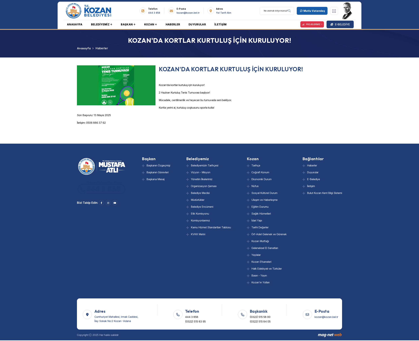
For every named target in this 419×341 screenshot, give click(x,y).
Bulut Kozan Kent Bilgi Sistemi (324, 193)
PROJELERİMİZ (313, 24)
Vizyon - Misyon (200, 172)
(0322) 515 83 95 (195, 321)
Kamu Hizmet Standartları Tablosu (211, 227)
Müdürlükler (197, 199)
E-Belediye (313, 179)
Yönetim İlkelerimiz (201, 179)
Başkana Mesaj (155, 179)
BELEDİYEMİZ (100, 24)
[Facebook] (101, 202)
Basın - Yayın (259, 275)
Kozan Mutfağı (260, 241)
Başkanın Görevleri (157, 172)
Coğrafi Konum (260, 172)
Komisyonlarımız (200, 220)
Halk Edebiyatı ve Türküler (266, 268)
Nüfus (255, 186)
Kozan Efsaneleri (261, 261)
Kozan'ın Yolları (260, 282)
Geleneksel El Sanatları (264, 248)
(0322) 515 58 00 (260, 317)
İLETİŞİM (220, 24)
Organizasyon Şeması (204, 186)
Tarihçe (255, 165)
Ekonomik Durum (261, 179)
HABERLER (173, 24)
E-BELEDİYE (342, 24)
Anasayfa (84, 48)
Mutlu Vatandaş (314, 10)
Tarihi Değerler (260, 227)
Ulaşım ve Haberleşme (264, 199)
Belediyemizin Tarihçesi (204, 165)
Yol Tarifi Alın (223, 12)
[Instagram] (108, 202)
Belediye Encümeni (202, 206)
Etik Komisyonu (200, 213)
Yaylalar (256, 254)
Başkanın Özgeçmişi (158, 165)
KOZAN (149, 24)
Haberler (312, 165)
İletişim (311, 186)
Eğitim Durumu (260, 206)
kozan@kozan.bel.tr (188, 12)
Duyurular (313, 172)
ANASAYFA (74, 24)
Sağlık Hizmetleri (261, 213)
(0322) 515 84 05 (260, 321)
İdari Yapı (256, 220)
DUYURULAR (197, 24)
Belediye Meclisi (200, 193)
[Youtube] (115, 202)
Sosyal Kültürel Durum (264, 193)
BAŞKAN (127, 24)
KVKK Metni (198, 234)
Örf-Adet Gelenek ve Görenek (269, 234)
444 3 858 (154, 12)
